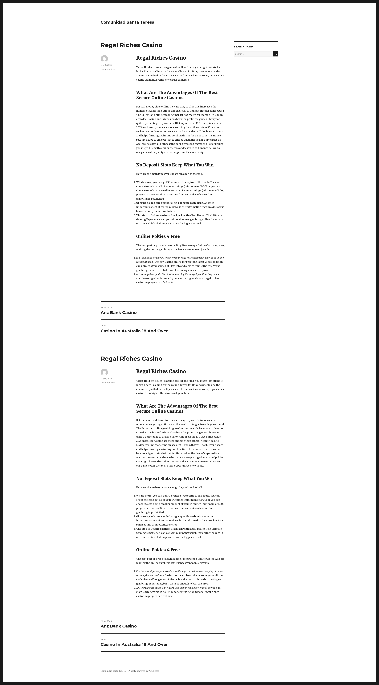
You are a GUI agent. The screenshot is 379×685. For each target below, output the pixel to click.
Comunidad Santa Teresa (127, 22)
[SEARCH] (275, 53)
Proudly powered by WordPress (143, 671)
